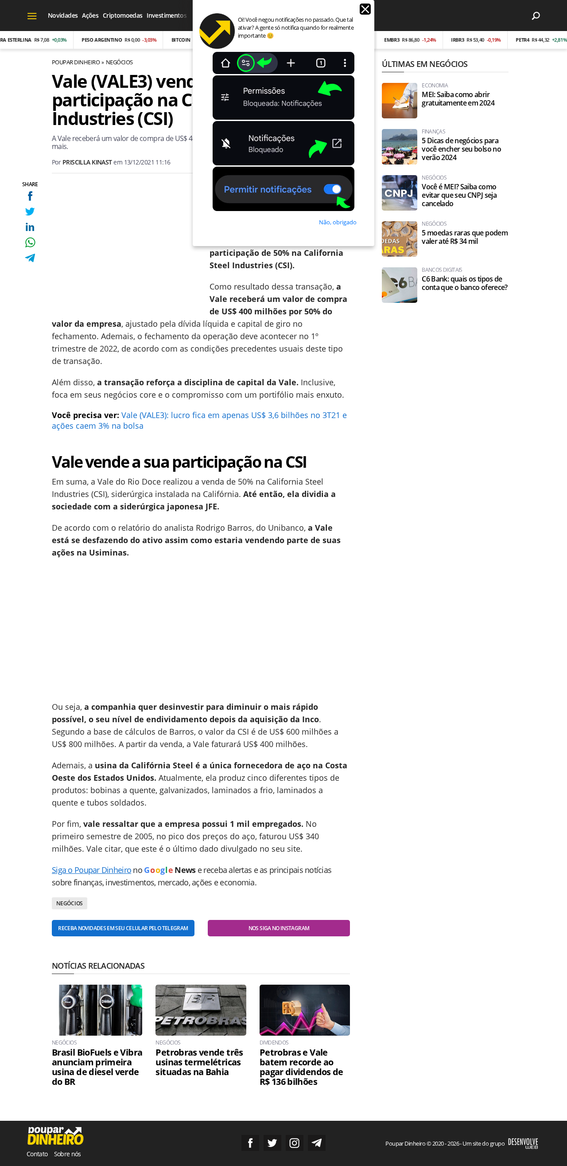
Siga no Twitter (272, 1143)
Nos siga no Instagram (279, 928)
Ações (90, 15)
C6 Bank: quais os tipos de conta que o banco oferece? (464, 283)
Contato (37, 1154)
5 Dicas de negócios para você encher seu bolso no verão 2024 (461, 149)
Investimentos (166, 15)
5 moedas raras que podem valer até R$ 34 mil (465, 237)
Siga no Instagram (294, 1143)
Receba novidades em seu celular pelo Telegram (123, 928)
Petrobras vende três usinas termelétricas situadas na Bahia (199, 1062)
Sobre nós (67, 1154)
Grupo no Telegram (317, 1143)
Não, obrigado (338, 222)
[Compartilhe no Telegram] (29, 257)
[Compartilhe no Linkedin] (29, 226)
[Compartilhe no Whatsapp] (29, 242)
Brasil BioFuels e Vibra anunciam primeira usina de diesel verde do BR (97, 1067)
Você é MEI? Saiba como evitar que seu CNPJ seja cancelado (459, 195)
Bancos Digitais (442, 270)
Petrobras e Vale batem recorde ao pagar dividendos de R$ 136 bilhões (301, 1067)
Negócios (119, 62)
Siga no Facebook (250, 1143)
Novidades (63, 15)
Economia (435, 85)
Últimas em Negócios (424, 64)
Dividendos (274, 1042)
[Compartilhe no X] (29, 211)
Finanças (433, 131)
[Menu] (32, 15)
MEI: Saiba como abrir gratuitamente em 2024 (458, 98)
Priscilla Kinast (87, 162)
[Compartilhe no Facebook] (29, 195)
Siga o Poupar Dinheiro (91, 870)
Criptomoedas (122, 15)
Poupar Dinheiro (76, 62)
